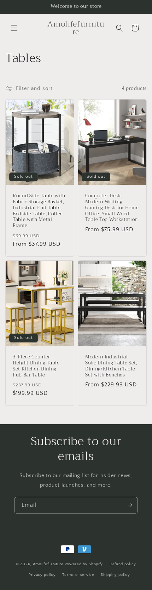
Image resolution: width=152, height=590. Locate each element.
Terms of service (78, 575)
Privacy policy (42, 575)
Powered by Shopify (84, 564)
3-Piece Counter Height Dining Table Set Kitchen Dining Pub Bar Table (36, 366)
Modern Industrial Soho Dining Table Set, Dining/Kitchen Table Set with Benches (111, 366)
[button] (14, 28)
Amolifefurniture (48, 564)
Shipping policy (115, 575)
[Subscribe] (130, 505)
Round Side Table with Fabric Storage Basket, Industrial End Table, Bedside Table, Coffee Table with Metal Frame (39, 211)
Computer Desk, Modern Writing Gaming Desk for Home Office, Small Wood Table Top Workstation (112, 208)
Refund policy (123, 564)
